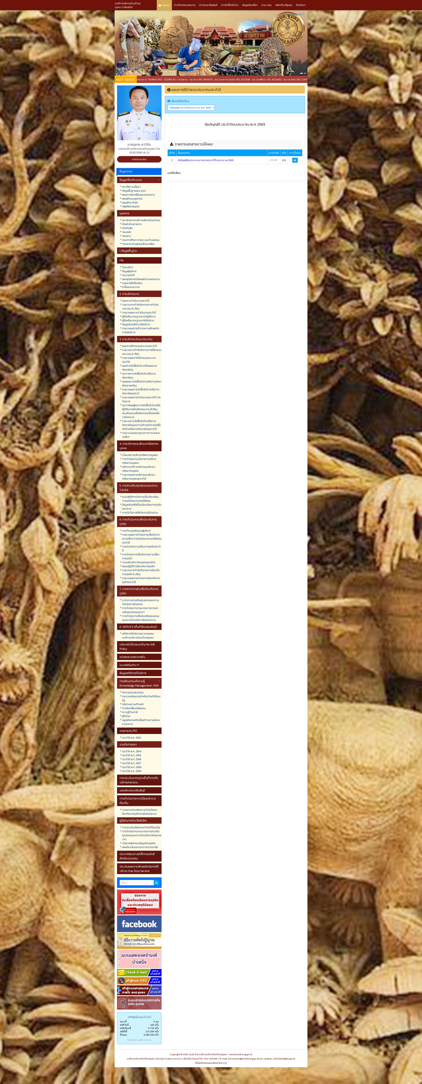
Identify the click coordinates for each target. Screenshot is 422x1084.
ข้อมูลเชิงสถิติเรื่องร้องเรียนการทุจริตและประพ (141, 507)
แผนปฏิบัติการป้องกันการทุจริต (138, 566)
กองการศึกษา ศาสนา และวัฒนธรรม (140, 240)
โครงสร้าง (127, 267)
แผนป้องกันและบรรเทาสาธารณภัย (140, 847)
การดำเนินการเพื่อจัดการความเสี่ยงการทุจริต (140, 556)
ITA (122, 260)
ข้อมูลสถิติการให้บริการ (133, 673)
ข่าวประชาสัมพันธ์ (208, 5)
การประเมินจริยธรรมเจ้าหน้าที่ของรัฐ (141, 827)
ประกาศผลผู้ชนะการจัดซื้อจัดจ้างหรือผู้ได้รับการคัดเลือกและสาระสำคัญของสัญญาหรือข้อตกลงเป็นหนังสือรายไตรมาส (141, 411)
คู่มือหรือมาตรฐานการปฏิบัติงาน (138, 316)
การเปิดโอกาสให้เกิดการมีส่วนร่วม (140, 513)
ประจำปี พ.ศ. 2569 (131, 771)
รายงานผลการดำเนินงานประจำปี (139, 312)
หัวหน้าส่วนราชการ (132, 224)
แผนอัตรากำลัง (130, 202)
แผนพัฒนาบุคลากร (132, 199)
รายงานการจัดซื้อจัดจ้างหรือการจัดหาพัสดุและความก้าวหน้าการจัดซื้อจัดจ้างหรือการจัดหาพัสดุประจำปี (141, 425)
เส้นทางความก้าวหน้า (133, 704)
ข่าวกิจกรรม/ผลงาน (184, 5)
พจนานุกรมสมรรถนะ (133, 692)
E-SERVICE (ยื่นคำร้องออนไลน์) (138, 626)
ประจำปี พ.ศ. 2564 (131, 751)
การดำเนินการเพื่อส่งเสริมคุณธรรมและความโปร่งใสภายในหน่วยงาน (140, 618)
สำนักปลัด (127, 228)
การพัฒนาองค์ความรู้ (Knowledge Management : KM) (139, 683)
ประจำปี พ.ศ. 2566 (131, 759)
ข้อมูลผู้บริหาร (129, 271)
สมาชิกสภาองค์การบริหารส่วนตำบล (141, 220)
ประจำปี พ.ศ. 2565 (131, 755)
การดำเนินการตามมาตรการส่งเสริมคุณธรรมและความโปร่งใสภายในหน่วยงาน (141, 835)
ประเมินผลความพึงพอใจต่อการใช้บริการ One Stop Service (139, 868)
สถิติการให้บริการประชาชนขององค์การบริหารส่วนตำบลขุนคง (138, 635)
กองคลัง (126, 232)
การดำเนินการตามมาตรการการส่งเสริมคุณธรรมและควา (140, 610)
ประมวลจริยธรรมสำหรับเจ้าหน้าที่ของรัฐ (141, 698)
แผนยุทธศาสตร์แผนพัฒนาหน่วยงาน (141, 279)
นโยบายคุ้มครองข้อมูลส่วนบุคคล (138, 843)
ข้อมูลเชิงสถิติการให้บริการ (136, 324)
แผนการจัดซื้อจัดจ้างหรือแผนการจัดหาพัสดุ (139, 368)
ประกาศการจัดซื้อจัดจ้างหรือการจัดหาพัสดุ (139, 375)
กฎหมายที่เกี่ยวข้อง (132, 283)
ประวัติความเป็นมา (131, 187)
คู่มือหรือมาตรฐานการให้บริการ (138, 320)
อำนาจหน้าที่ (128, 275)
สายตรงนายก (139, 159)
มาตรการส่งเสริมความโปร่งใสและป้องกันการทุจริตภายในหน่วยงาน (139, 812)
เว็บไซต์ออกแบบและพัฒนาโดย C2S (211, 1063)
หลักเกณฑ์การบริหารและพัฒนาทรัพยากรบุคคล (138, 469)
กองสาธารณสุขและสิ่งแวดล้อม (138, 244)
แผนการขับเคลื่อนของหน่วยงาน (138, 195)
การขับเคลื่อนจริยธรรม (134, 708)
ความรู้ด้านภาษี (130, 712)
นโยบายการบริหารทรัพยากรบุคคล (140, 455)
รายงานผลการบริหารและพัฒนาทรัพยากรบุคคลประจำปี (138, 477)
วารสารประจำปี (128, 731)
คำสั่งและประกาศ (130, 287)
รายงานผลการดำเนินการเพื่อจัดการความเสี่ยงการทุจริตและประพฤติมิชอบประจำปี (142, 538)
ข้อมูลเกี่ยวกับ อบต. (131, 180)
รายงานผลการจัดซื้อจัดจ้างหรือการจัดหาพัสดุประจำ (140, 391)
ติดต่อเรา (301, 5)
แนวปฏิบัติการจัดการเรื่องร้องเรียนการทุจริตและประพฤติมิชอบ (140, 499)
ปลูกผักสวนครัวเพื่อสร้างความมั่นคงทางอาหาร (141, 722)
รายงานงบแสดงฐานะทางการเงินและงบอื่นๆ (141, 435)
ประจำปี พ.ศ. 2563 (131, 738)
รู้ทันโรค (126, 716)
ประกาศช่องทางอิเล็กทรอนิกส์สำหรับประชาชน (137, 856)
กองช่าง (126, 236)
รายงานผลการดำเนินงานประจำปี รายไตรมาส (141, 399)
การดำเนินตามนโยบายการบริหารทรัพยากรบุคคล (139, 461)
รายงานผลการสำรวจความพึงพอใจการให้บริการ (140, 330)
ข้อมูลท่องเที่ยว (250, 5)
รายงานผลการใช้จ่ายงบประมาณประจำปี (139, 360)
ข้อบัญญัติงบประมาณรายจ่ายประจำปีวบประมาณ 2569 (205, 160)
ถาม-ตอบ (266, 5)
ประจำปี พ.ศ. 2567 (131, 763)
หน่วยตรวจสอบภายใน (132, 657)
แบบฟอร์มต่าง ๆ (129, 665)
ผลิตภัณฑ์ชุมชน (283, 5)
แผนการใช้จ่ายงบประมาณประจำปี (139, 346)
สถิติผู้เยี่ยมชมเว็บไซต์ (139, 1017)
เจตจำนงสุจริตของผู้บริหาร (136, 531)
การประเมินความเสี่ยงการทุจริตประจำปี (141, 548)
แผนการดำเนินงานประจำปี (135, 301)
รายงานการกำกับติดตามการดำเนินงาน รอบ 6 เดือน (140, 307)
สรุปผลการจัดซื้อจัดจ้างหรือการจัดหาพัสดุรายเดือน (141, 383)
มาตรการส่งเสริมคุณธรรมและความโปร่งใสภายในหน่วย (140, 602)
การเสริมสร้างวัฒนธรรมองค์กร (138, 562)
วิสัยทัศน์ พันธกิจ (131, 206)
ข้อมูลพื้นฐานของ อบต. (134, 191)
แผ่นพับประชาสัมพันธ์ (132, 790)
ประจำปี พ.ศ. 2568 (131, 767)
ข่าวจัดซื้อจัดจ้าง (229, 5)
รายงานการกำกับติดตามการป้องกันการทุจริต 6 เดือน (141, 572)
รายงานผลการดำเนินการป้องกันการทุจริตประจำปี (141, 580)
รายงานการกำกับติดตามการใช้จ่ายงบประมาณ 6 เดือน (141, 352)
